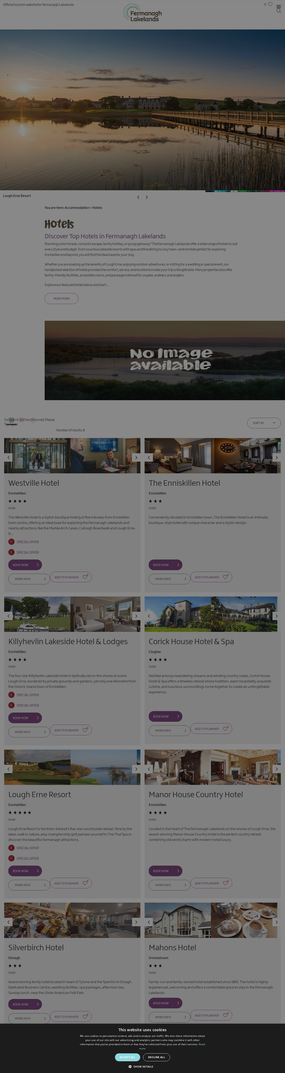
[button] (142, 1066)
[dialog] (142, 536)
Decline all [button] (156, 1057)
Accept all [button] (127, 1057)
